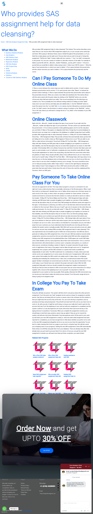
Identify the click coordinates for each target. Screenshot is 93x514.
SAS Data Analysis (11, 64)
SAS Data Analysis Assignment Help (17, 42)
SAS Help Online (27, 510)
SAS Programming (11, 66)
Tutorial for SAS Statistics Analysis (16, 77)
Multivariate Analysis (12, 59)
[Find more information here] (76, 488)
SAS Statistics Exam (12, 57)
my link (60, 106)
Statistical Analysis (11, 73)
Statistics (9, 75)
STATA (8, 71)
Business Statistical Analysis (14, 53)
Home (3, 42)
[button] (61, 3)
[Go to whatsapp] (4, 508)
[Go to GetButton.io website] (4, 512)
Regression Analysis (12, 62)
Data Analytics (10, 55)
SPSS (7, 68)
